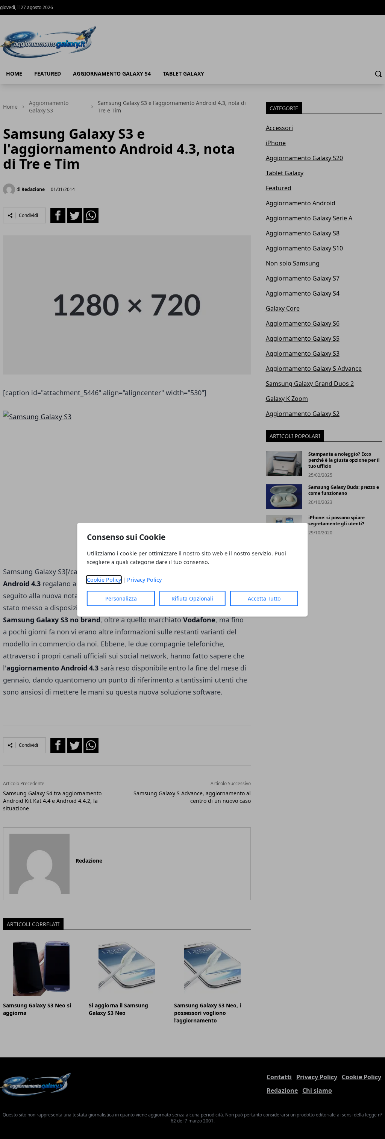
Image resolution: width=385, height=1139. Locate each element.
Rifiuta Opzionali (192, 598)
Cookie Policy (104, 579)
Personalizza (121, 598)
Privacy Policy (144, 579)
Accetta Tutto (264, 598)
